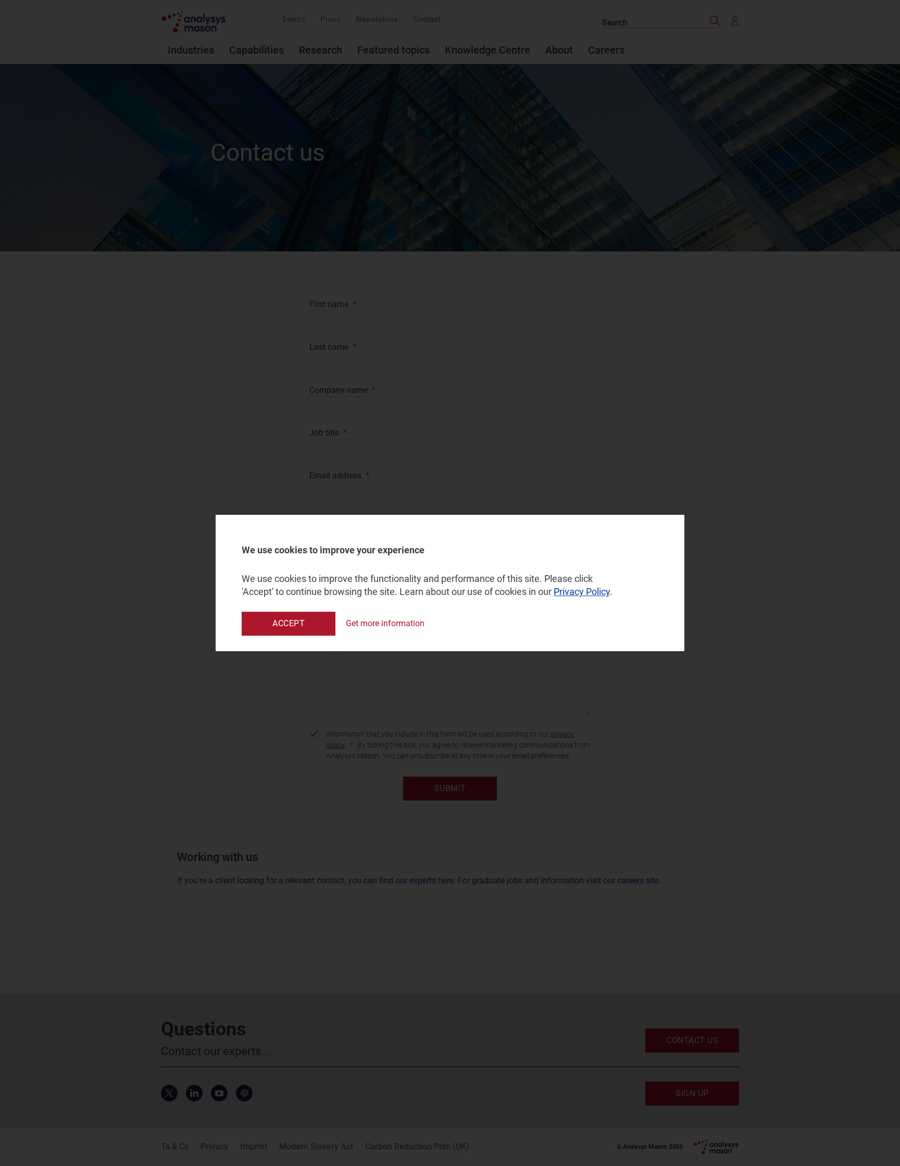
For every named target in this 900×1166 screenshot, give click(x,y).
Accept (288, 623)
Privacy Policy (582, 592)
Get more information (385, 623)
